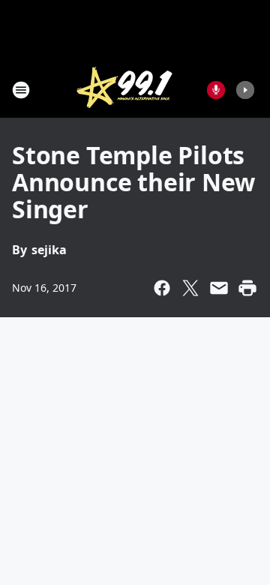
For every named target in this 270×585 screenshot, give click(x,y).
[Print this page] (247, 288)
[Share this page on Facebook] (162, 288)
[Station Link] (124, 89)
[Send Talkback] (216, 90)
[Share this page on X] (190, 288)
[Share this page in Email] (219, 288)
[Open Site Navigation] (21, 90)
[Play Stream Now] (245, 90)
